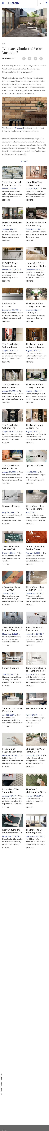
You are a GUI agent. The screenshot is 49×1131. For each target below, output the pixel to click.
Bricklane (18, 128)
